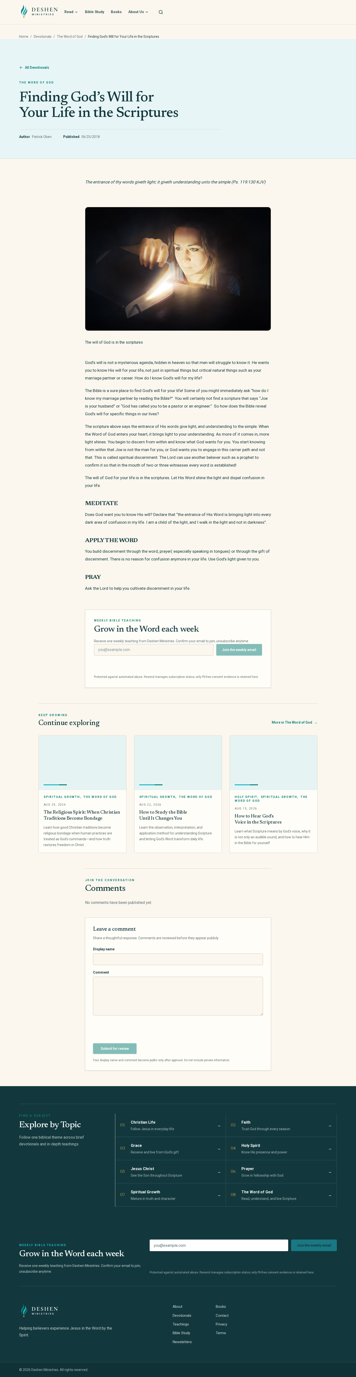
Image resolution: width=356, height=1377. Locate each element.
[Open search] (160, 12)
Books (116, 12)
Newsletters (182, 1342)
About (177, 1306)
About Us (136, 12)
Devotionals (43, 36)
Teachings (181, 1324)
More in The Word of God (294, 722)
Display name (104, 949)
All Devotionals (37, 67)
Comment (101, 972)
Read (68, 12)
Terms (221, 1333)
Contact (222, 1315)
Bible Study (94, 12)
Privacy (221, 1324)
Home (23, 36)
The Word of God (70, 36)
